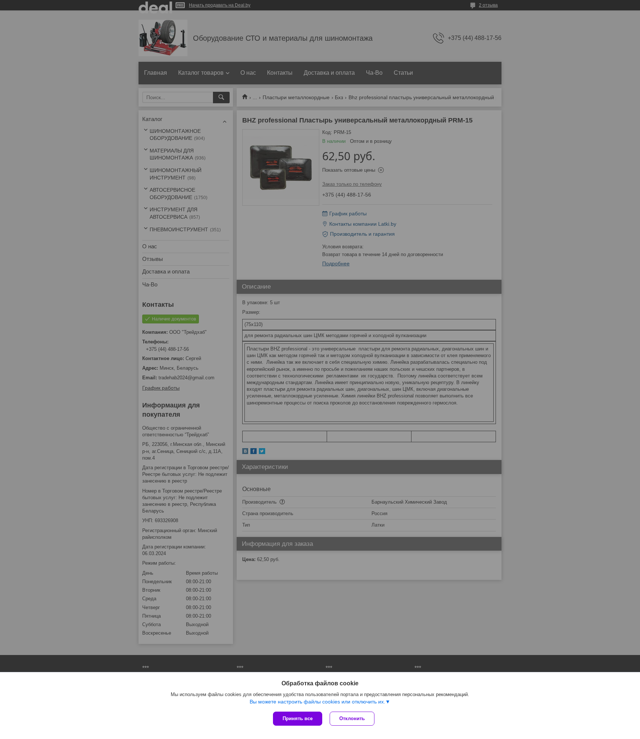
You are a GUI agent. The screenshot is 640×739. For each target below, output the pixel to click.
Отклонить (352, 718)
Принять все (298, 718)
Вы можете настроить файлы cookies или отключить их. (317, 702)
